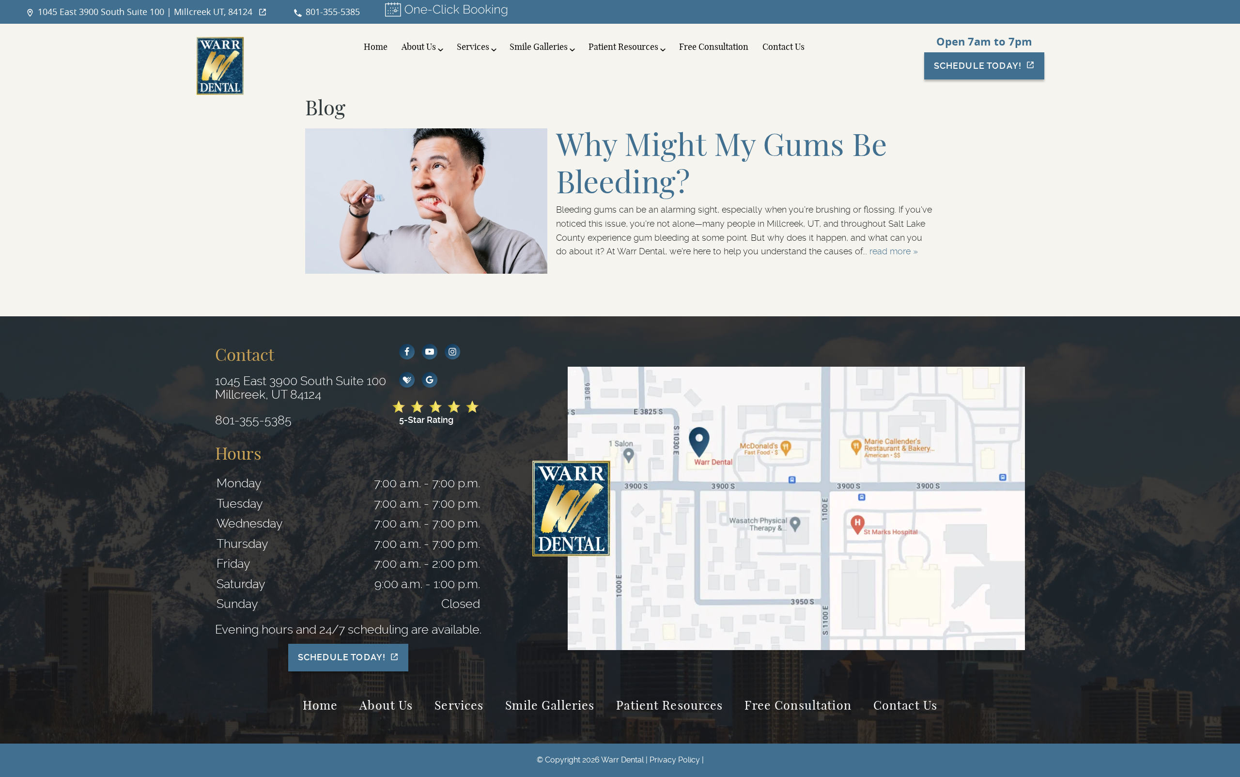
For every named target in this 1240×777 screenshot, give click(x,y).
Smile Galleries (539, 47)
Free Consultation (713, 47)
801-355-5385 (333, 11)
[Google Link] (429, 380)
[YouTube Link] (429, 351)
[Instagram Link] (452, 351)
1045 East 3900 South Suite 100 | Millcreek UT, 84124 (145, 11)
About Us (419, 47)
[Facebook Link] (407, 351)
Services (473, 47)
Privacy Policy (675, 759)
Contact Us (783, 47)
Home (376, 47)
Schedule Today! (978, 66)
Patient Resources (623, 47)
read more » (893, 251)
